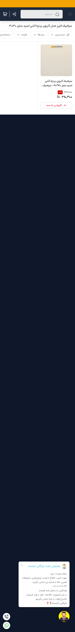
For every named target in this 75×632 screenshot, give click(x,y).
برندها (41, 34)
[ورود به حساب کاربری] (15, 14)
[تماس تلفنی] (6, 616)
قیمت (24, 34)
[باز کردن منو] (69, 14)
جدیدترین (60, 34)
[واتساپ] (6, 625)
